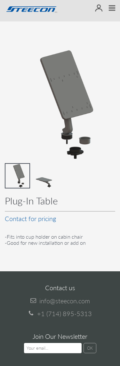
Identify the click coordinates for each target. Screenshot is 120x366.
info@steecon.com (64, 301)
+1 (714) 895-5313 (64, 313)
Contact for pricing (30, 218)
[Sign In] (98, 8)
